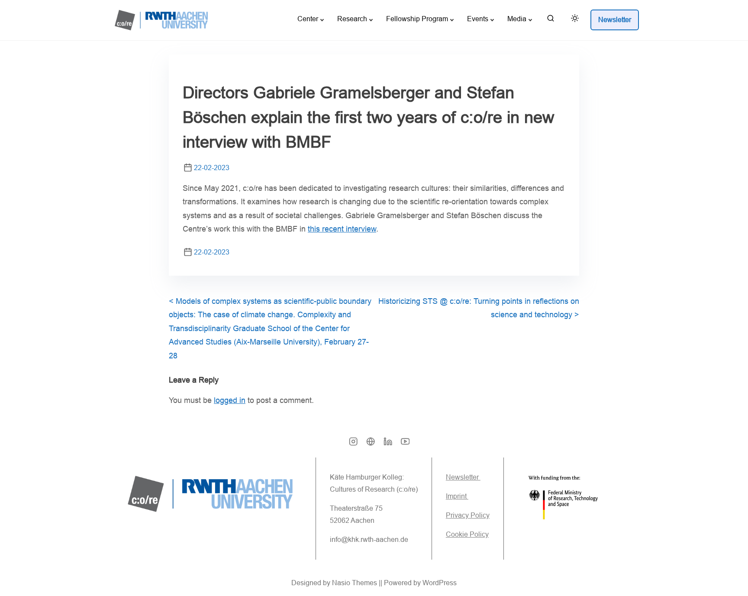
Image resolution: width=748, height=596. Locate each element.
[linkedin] (388, 444)
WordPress (439, 582)
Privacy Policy (468, 515)
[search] (550, 20)
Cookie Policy (467, 534)
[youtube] (405, 444)
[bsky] (370, 444)
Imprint (457, 496)
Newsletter (463, 477)
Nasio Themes (355, 582)
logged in (229, 400)
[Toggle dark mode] (573, 20)
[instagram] (353, 444)
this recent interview (342, 229)
